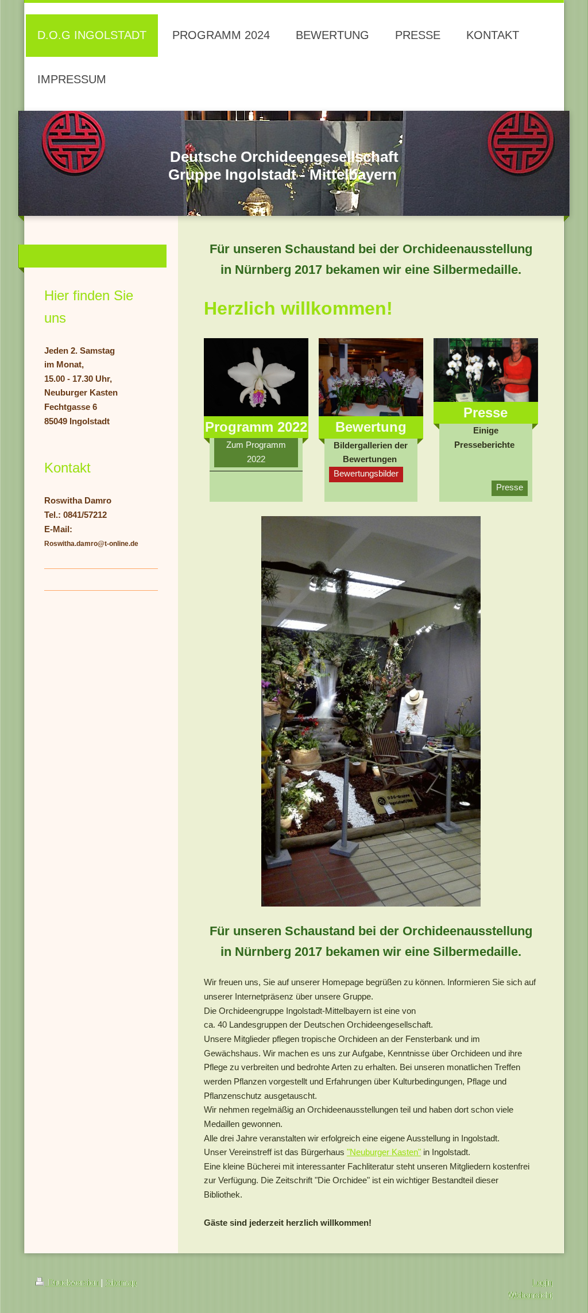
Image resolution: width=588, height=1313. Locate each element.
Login (542, 1282)
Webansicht (530, 1295)
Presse (509, 487)
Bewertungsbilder (366, 473)
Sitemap (121, 1282)
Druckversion (73, 1282)
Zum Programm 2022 (256, 452)
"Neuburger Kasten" (384, 1152)
